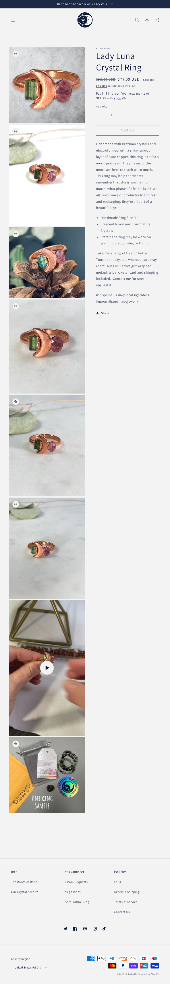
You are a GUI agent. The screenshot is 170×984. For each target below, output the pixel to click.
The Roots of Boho (24, 882)
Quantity (101, 106)
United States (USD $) (28, 967)
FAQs (117, 882)
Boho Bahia (131, 974)
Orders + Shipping (126, 892)
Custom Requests (75, 882)
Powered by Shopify (148, 974)
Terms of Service (125, 902)
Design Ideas (72, 892)
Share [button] (105, 313)
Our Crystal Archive (24, 892)
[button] (13, 20)
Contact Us (122, 912)
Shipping (101, 85)
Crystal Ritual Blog (76, 902)
